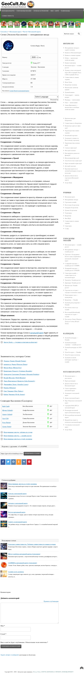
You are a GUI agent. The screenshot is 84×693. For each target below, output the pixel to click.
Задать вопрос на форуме (10, 655)
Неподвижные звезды (71, 199)
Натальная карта (8, 11)
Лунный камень (69, 92)
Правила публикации (51, 601)
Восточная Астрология (72, 205)
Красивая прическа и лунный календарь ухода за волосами (73, 171)
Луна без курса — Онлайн (73, 352)
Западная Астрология (71, 207)
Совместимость (8, 16)
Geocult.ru (4, 32)
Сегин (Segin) (6, 426)
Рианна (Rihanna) (10, 388)
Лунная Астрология (41, 11)
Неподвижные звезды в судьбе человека (18, 439)
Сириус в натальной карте (17, 522)
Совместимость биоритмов (73, 123)
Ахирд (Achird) (7, 414)
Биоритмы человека (71, 85)
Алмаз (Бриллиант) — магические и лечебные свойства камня (72, 107)
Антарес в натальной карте (18, 503)
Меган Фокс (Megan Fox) (13, 368)
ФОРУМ (44, 671)
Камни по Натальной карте (73, 53)
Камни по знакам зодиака (72, 55)
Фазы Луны (68, 82)
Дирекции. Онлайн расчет (73, 283)
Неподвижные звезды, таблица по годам (18, 432)
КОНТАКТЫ (50, 671)
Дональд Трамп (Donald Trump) (15, 361)
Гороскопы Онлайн (24, 11)
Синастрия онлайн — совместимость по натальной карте (71, 275)
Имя (3, 626)
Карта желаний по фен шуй (73, 163)
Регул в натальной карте (16, 512)
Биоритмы (68, 216)
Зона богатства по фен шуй (73, 161)
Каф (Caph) (6, 406)
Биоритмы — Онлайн (71, 300)
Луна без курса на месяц (72, 355)
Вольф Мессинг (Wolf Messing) (15, 378)
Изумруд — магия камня (72, 100)
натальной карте (37, 333)
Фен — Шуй (55, 11)
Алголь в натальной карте (17, 493)
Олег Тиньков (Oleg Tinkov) (13, 391)
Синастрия (68, 226)
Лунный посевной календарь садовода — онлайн (72, 360)
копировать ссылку (32, 453)
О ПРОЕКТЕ (57, 671)
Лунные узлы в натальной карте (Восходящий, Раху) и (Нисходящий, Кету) (73, 72)
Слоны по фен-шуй (71, 148)
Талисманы (65, 11)
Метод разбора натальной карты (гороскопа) (24, 554)
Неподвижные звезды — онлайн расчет (18, 436)
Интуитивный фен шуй (72, 158)
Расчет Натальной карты (32, 32)
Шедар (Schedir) (7, 410)
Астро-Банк (68, 183)
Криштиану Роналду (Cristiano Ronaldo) (18, 371)
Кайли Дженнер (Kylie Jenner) (14, 394)
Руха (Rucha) (6, 422)
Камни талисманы (70, 63)
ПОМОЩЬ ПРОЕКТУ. (68, 671)
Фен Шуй (68, 218)
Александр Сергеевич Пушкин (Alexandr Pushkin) (21, 374)
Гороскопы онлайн (70, 202)
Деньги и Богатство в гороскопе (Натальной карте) (71, 178)
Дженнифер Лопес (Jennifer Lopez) (16, 384)
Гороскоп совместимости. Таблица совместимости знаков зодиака (32, 544)
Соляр (67, 228)
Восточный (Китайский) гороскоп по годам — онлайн (72, 314)
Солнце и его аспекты (16, 572)
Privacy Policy (37, 671)
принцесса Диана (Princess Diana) (15, 364)
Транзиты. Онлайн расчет (73, 280)
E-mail (3, 634)
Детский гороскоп (70, 166)
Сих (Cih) (5, 418)
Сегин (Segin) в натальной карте (19, 91)
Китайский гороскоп (71, 135)
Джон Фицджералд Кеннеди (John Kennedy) (19, 381)
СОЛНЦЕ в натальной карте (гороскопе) (22, 563)
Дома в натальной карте (72, 398)
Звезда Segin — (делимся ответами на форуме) (20, 342)
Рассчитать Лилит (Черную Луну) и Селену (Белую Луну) (73, 321)
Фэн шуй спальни (70, 150)
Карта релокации (70, 381)
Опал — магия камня (71, 102)
